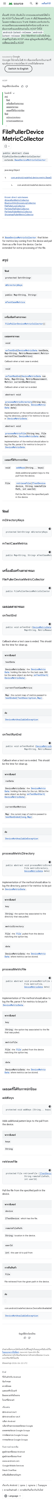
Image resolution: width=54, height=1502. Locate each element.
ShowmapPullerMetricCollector (19, 214)
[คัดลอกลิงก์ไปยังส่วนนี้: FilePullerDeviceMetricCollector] (47, 579)
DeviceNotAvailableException (21, 719)
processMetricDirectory (18, 402)
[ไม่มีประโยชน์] (26, 86)
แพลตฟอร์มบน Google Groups (16, 1430)
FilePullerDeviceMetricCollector (24, 323)
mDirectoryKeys (13, 285)
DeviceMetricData (27, 350)
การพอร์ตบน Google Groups (15, 1439)
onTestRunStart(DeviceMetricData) (25, 795)
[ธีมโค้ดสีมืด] (50, 529)
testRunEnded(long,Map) (18, 817)
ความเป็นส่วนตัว (10, 1490)
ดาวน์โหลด (6, 1386)
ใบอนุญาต (42, 1485)
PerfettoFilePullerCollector (17, 209)
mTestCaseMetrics (15, 302)
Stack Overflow (9, 1470)
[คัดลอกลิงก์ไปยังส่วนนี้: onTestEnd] (19, 615)
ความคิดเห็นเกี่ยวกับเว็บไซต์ (31, 1490)
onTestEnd (11, 350)
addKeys (20, 467)
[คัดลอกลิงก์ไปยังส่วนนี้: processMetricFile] (29, 969)
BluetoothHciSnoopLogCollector (20, 203)
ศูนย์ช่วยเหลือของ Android (13, 1451)
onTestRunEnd (12, 376)
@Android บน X (9, 1412)
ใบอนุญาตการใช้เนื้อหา (10, 1352)
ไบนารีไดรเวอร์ (8, 1400)
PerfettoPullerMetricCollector (18, 211)
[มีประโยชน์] (22, 86)
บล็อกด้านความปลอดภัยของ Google (17, 1426)
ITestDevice (39, 483)
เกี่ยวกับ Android (9, 1485)
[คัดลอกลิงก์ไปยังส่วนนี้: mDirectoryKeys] (27, 520)
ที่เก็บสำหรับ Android (11, 1377)
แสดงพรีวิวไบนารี (9, 1390)
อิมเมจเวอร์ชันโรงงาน (11, 1395)
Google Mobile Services (13, 1465)
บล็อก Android (8, 1421)
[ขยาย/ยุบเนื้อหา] (13, 93)
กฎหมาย (31, 1485)
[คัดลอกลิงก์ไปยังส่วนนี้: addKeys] (16, 1098)
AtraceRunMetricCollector (17, 200)
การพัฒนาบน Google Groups (15, 1435)
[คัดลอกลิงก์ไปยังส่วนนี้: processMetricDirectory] (37, 853)
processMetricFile (15, 433)
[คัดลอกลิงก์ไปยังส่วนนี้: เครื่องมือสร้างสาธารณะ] (37, 571)
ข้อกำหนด (6, 1381)
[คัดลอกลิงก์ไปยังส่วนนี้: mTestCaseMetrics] (30, 543)
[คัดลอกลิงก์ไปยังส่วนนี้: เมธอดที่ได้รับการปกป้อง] (39, 1089)
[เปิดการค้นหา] (31, 3)
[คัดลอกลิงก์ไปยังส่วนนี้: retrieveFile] (20, 1162)
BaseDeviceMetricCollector (30, 160)
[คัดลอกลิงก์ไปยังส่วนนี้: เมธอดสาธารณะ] (27, 607)
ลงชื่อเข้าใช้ (46, 3)
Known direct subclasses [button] (20, 206)
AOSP (4, 80)
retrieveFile (23, 483)
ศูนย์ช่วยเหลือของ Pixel (11, 1456)
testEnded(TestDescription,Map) (23, 698)
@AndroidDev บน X (11, 1416)
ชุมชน (22, 1485)
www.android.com (10, 1461)
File (18, 933)
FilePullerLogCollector (15, 206)
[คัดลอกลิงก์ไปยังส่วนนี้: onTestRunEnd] (24, 734)
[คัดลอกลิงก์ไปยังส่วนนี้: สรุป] (11, 260)
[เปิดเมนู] (4, 3)
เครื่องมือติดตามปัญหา (11, 1475)
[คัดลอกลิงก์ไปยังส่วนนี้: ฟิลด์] (11, 511)
